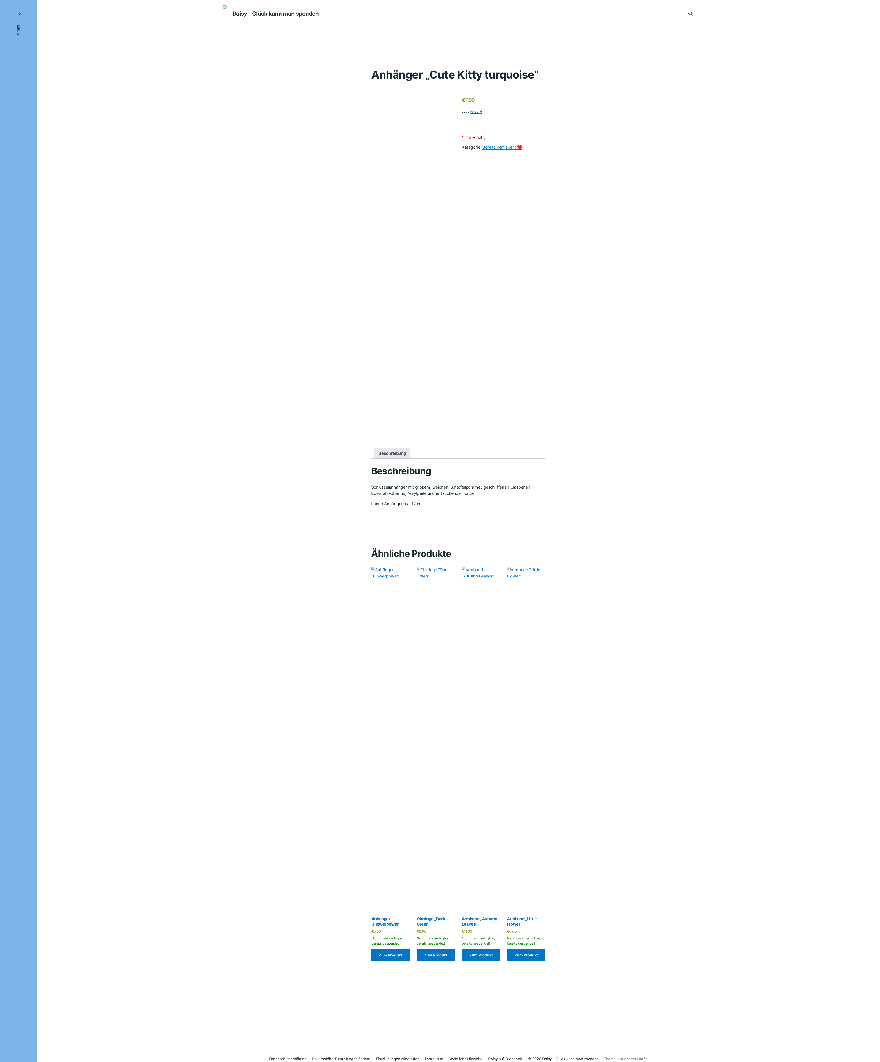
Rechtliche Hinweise (466, 1059)
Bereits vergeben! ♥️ (502, 147)
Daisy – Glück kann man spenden (570, 1059)
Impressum (434, 1059)
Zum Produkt (390, 955)
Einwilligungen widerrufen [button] (397, 1059)
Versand (476, 111)
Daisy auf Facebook (505, 1059)
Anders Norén (635, 1059)
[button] (18, 531)
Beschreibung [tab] (392, 453)
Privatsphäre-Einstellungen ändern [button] (341, 1059)
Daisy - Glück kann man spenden (275, 13)
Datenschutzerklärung (288, 1059)
